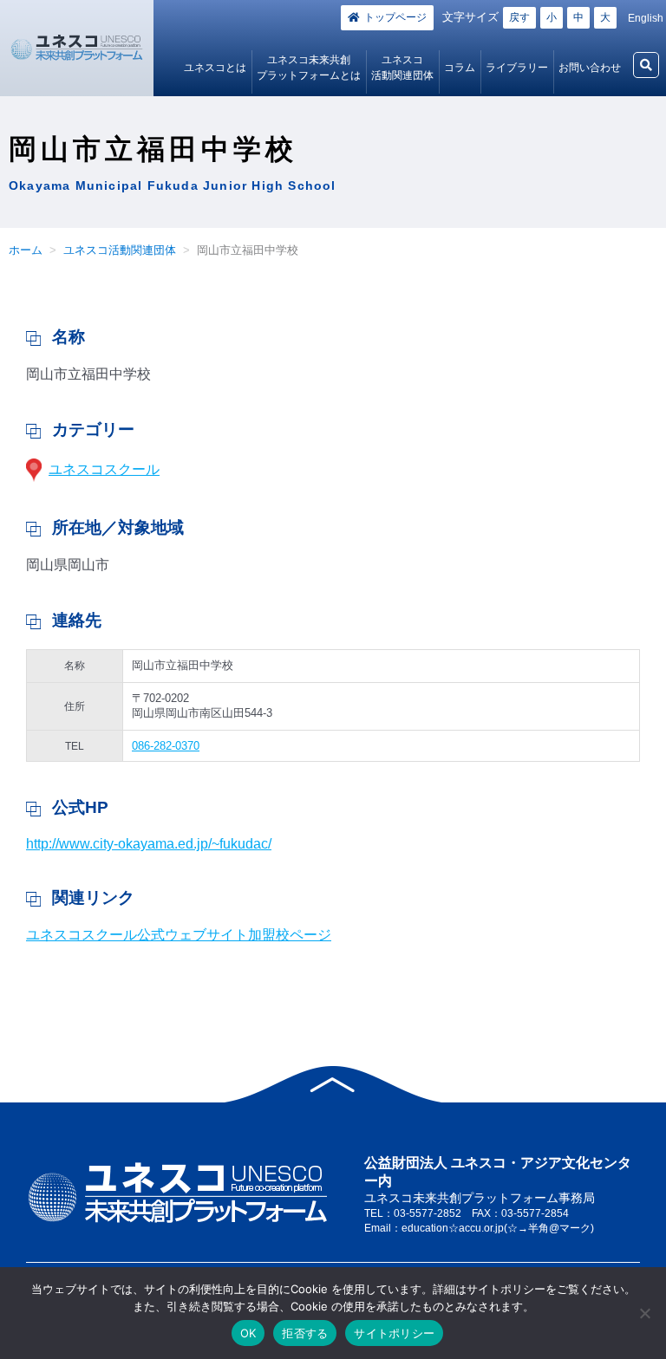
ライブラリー (517, 68)
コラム (459, 68)
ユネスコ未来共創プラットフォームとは (309, 67)
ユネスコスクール (104, 469)
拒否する (305, 1333)
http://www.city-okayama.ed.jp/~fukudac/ (148, 843)
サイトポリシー (394, 1333)
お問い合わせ (589, 68)
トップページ (395, 17)
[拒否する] (644, 1313)
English (645, 18)
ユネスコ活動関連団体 (402, 67)
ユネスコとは (215, 68)
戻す (519, 17)
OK (248, 1333)
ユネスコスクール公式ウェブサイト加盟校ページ (178, 934)
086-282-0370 (165, 745)
